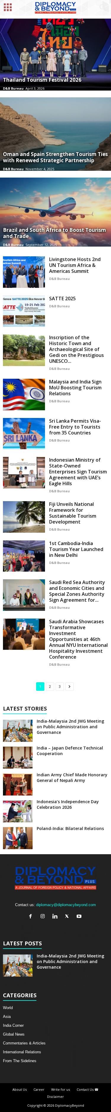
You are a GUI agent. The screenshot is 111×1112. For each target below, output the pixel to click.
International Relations (22, 1052)
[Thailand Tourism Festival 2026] (55, 55)
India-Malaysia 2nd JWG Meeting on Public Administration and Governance (70, 726)
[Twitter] (68, 917)
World (8, 1008)
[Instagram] (44, 917)
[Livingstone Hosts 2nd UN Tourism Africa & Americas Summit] (24, 272)
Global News (14, 1034)
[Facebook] (32, 917)
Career (38, 1089)
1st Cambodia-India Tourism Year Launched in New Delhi (76, 549)
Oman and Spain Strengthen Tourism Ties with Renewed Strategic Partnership (55, 157)
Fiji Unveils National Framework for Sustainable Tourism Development (72, 513)
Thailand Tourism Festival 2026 (42, 79)
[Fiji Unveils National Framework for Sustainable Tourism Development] (24, 517)
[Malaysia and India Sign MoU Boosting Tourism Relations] (24, 394)
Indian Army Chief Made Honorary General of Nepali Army (72, 777)
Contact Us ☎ (88, 1089)
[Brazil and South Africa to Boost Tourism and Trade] (55, 212)
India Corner (13, 1025)
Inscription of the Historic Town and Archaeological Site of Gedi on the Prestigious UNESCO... (76, 349)
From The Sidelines (19, 1061)
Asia (7, 1016)
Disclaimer (55, 1096)
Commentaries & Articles (24, 1043)
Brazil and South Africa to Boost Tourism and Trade (54, 233)
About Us (19, 1089)
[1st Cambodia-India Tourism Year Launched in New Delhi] (24, 556)
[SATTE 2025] (24, 311)
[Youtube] (79, 917)
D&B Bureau (13, 88)
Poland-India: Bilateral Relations (70, 828)
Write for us (60, 1089)
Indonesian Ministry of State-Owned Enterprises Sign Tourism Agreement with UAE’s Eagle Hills (78, 472)
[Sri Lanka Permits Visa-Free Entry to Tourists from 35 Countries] (24, 434)
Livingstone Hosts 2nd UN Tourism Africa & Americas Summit (75, 265)
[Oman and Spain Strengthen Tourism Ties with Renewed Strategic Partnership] (55, 134)
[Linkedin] (56, 917)
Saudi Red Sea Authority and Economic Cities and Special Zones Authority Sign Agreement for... (77, 591)
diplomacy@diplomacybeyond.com (66, 905)
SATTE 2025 (62, 298)
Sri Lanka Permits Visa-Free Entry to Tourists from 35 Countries (75, 427)
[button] (101, 7)
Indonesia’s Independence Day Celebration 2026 (68, 804)
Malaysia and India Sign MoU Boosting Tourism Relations (75, 387)
